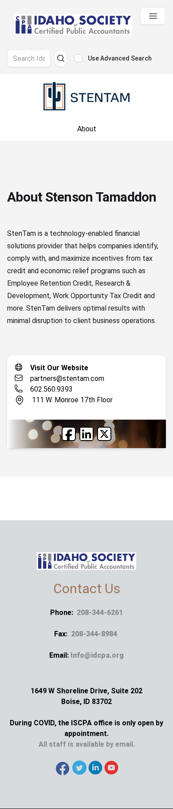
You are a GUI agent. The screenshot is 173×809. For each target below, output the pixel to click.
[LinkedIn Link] (86, 434)
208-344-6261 (100, 612)
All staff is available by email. (87, 744)
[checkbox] (79, 58)
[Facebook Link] (69, 434)
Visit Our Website (59, 368)
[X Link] (104, 434)
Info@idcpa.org (97, 655)
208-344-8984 (94, 634)
